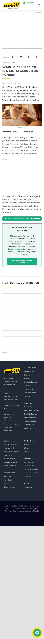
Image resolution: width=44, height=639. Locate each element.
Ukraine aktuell (9, 448)
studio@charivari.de (10, 396)
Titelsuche (7, 476)
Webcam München (30, 421)
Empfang (27, 396)
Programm (27, 378)
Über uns (27, 385)
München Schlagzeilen (31, 410)
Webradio (35, 511)
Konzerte (7, 483)
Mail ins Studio (9, 415)
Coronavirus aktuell (10, 444)
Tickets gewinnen (9, 487)
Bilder (26, 448)
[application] (22, 218)
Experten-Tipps (29, 466)
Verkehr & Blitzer (9, 455)
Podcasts (27, 444)
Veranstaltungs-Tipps (31, 473)
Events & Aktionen (30, 382)
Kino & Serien (28, 462)
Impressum (7, 418)
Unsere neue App (30, 393)
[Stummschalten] (32, 218)
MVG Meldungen (9, 459)
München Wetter (30, 417)
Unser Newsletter (30, 389)
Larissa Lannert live (18, 249)
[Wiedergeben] (5, 218)
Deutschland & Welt (10, 462)
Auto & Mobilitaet (10, 466)
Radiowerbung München (22, 511)
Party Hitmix (8, 480)
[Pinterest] (36, 57)
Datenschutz (8, 421)
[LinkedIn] (28, 57)
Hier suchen (28, 487)
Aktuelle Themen (30, 407)
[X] (20, 57)
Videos (26, 451)
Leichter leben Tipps (31, 469)
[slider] (37, 218)
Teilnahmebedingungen (12, 424)
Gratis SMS (27, 476)
